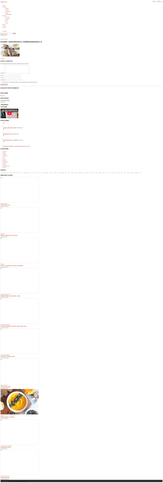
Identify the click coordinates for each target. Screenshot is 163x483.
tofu (106, 172)
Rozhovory (8, 17)
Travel (7, 23)
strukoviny (97, 172)
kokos (52, 172)
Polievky (7, 9)
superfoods (100, 172)
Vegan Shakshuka (5, 477)
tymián (113, 172)
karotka (50, 172)
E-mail (2, 77)
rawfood (88, 172)
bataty (7, 172)
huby (40, 172)
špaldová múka (136, 172)
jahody (42, 172)
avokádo (5, 172)
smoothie (93, 172)
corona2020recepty (26, 172)
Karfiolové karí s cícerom (10, 140)
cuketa (30, 172)
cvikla (33, 172)
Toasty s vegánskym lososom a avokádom (12, 265)
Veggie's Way (5, 481)
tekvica (103, 172)
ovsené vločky (72, 172)
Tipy (6, 21)
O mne (4, 25)
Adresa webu (3, 79)
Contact (4, 27)
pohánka (76, 172)
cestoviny (18, 172)
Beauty (7, 20)
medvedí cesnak (62, 172)
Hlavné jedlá (8, 11)
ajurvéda (2, 172)
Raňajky (7, 8)
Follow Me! (3, 102)
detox (37, 172)
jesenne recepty (46, 172)
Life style (4, 151)
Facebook (5, 31)
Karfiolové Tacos (8, 133)
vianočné (125, 172)
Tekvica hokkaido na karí (9, 127)
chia (20, 172)
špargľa (140, 172)
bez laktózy (11, 172)
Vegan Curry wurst (6, 386)
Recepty (4, 6)
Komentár (3, 73)
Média (4, 24)
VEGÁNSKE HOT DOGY (6, 447)
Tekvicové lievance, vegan (8, 356)
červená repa (128, 172)
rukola (90, 172)
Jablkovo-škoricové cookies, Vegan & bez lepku (13, 326)
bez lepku (14, 172)
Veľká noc (122, 172)
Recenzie (7, 18)
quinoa (85, 172)
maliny (58, 172)
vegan (115, 172)
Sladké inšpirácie (9, 14)
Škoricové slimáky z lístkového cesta (13, 146)
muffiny (66, 172)
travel (110, 172)
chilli (22, 172)
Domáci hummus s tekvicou (8, 417)
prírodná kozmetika (80, 172)
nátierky (69, 172)
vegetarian (118, 172)
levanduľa (55, 172)
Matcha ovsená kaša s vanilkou (9, 235)
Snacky (7, 12)
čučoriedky (132, 172)
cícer (35, 172)
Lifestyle (4, 15)
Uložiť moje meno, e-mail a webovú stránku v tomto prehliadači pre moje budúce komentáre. (19, 82)
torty (108, 172)
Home (4, 5)
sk (8, 476)
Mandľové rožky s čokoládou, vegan (10, 295)
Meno (2, 75)
